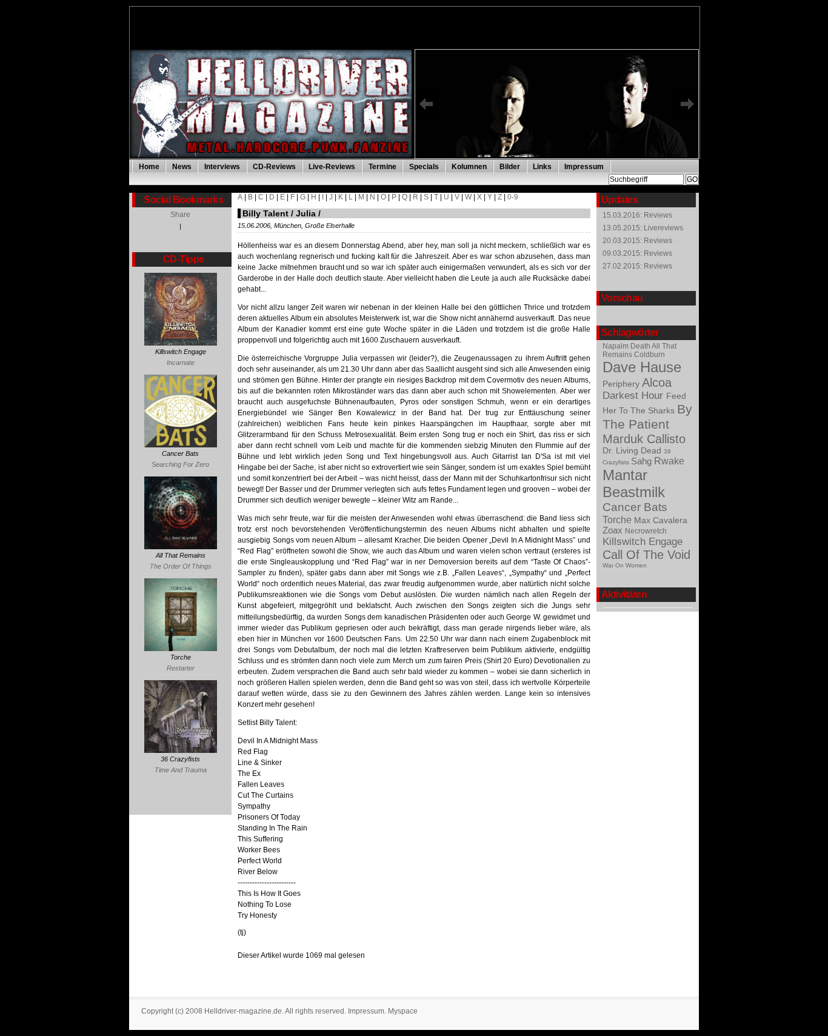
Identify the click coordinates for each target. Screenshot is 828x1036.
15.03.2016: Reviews (637, 215)
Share (180, 214)
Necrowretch (646, 531)
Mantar (625, 475)
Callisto (666, 439)
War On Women (625, 565)
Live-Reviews (332, 166)
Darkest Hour (634, 395)
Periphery (622, 384)
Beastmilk (634, 492)
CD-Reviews (274, 166)
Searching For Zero (180, 464)
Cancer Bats (635, 507)
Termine (382, 166)
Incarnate (181, 362)
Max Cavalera (660, 520)
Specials (424, 166)
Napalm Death (627, 346)
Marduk (625, 439)
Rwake (669, 460)
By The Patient (647, 417)
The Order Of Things (181, 566)
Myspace (403, 1011)
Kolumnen (469, 166)
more (570, 157)
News (182, 166)
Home (149, 166)
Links (542, 166)
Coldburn (649, 354)
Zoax (614, 530)
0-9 (512, 197)
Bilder (509, 166)
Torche (618, 519)
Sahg (642, 461)
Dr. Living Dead (633, 450)
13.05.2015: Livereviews (643, 228)
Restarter (181, 668)
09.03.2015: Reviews (637, 253)
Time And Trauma (181, 770)
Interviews (222, 166)
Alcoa (657, 382)
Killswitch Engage (643, 541)
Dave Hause (642, 367)
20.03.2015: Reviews (637, 240)
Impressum (584, 166)
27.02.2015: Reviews (637, 266)
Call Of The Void (646, 554)
